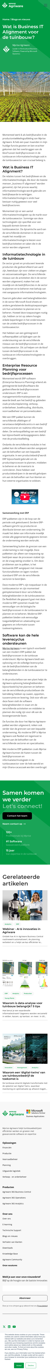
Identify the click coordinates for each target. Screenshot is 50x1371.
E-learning (7, 1224)
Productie (6, 1153)
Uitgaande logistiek (11, 1171)
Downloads (7, 1247)
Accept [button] (19, 1365)
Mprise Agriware (11, 648)
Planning (6, 1165)
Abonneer (25, 1298)
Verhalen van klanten (12, 1242)
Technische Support (11, 1230)
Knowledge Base (10, 1253)
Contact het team (17, 815)
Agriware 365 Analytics (13, 1203)
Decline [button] (31, 1365)
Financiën (7, 1147)
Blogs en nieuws (10, 1236)
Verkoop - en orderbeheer (14, 1176)
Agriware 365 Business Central (16, 1192)
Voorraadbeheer (10, 1159)
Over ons (6, 1218)
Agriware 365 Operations (14, 1197)
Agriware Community (12, 1259)
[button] (45, 5)
